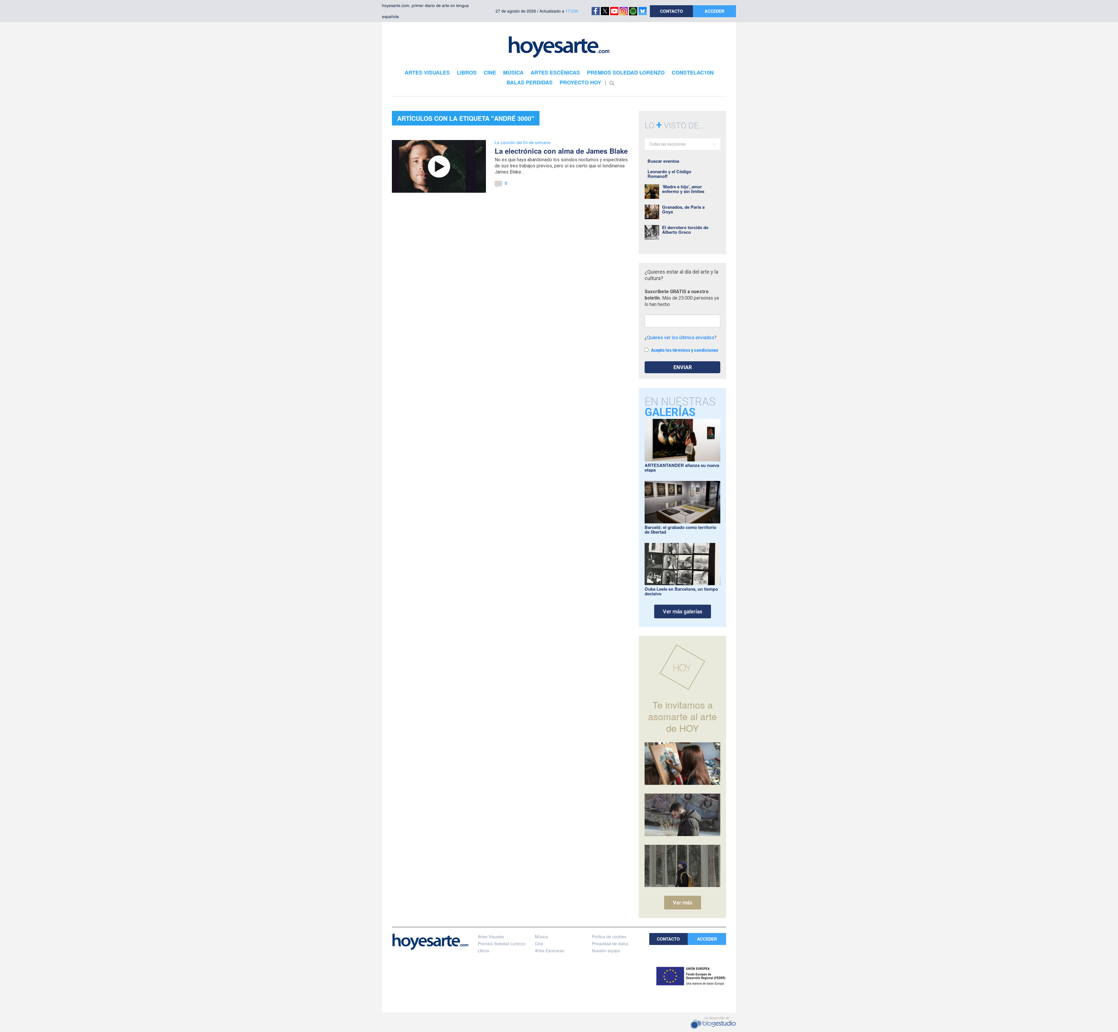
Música (541, 936)
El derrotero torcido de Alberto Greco (685, 229)
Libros (483, 950)
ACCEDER (714, 11)
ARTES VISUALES (427, 72)
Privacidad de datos (610, 943)
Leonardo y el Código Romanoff (669, 173)
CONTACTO (671, 11)
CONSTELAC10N (693, 72)
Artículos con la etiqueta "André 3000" (465, 118)
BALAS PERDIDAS (530, 82)
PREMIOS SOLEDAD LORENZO (626, 72)
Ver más (682, 903)
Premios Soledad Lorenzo (502, 943)
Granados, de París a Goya (683, 209)
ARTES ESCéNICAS (555, 72)
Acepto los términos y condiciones (684, 350)
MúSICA (513, 72)
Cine (539, 943)
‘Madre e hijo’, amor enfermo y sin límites (683, 189)
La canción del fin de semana (522, 142)
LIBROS (467, 72)
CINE (490, 72)
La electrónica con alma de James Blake (561, 151)
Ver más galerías (682, 611)
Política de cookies (609, 936)
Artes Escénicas (549, 950)
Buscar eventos (663, 161)
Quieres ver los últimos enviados (680, 337)
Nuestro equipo (606, 950)
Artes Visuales (491, 936)
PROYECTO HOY (580, 82)
